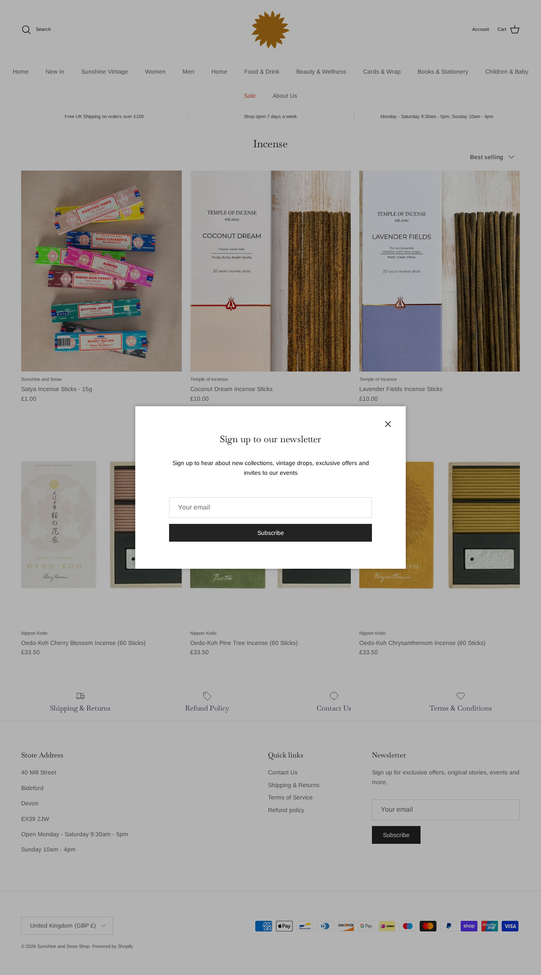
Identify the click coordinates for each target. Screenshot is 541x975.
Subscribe (270, 532)
